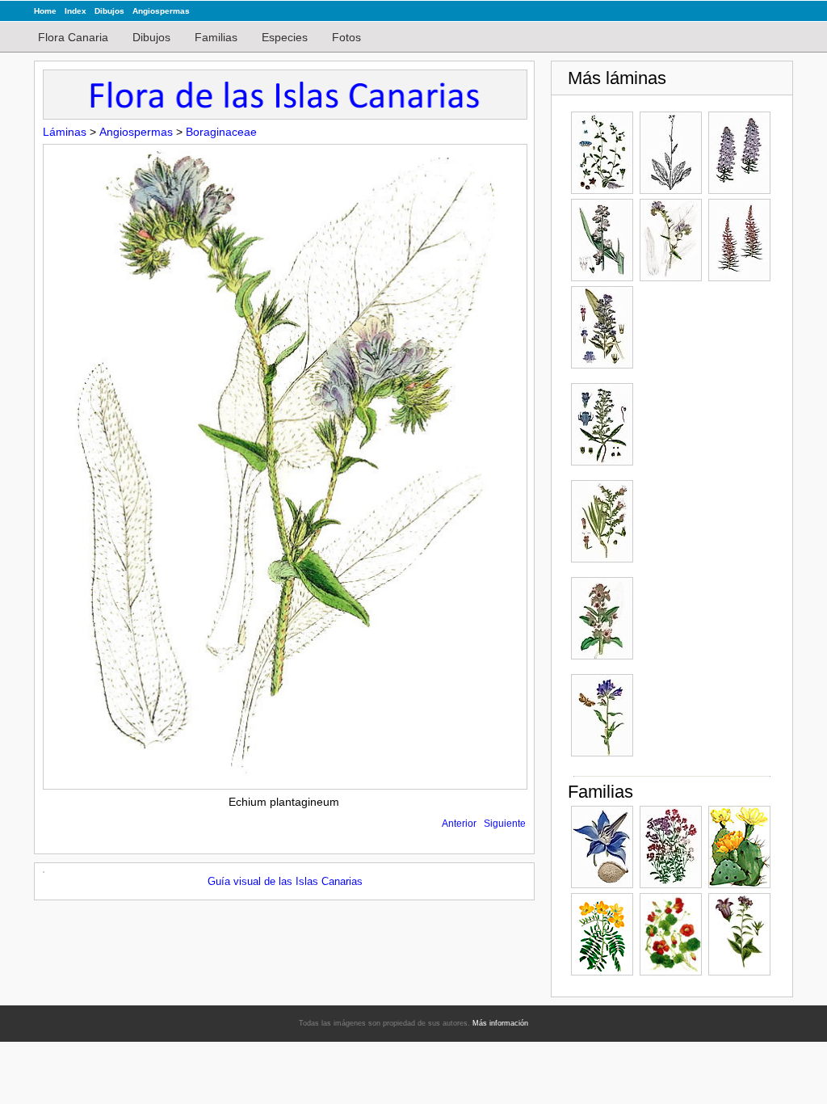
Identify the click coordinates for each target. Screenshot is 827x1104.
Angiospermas (161, 10)
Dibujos (109, 10)
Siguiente (505, 823)
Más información (500, 1023)
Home (45, 10)
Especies (285, 37)
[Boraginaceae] (602, 847)
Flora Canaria (73, 37)
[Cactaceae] (739, 847)
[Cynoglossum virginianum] (671, 153)
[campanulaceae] (739, 934)
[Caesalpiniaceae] (602, 934)
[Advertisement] (704, 528)
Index (75, 10)
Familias (216, 37)
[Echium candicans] (739, 153)
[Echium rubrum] (739, 240)
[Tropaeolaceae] (671, 934)
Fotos (346, 37)
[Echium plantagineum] (671, 240)
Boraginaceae (221, 131)
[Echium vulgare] (602, 327)
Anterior (459, 823)
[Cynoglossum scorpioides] (602, 153)
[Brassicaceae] (671, 847)
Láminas (64, 131)
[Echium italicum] (602, 240)
